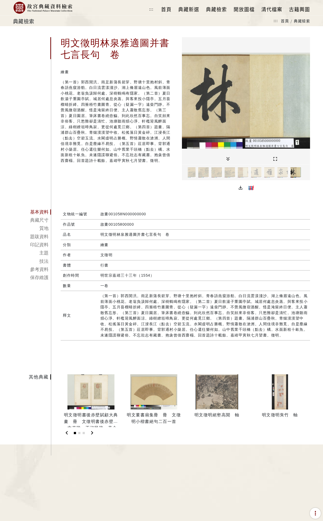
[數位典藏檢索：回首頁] (43, 7)
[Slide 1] (75, 433)
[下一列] (306, 172)
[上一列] (185, 172)
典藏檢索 (302, 21)
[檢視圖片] (190, 172)
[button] (240, 188)
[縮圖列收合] (227, 159)
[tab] (32, 212)
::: (151, 9)
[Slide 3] (84, 433)
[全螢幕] (275, 159)
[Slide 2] (79, 433)
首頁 (285, 21)
